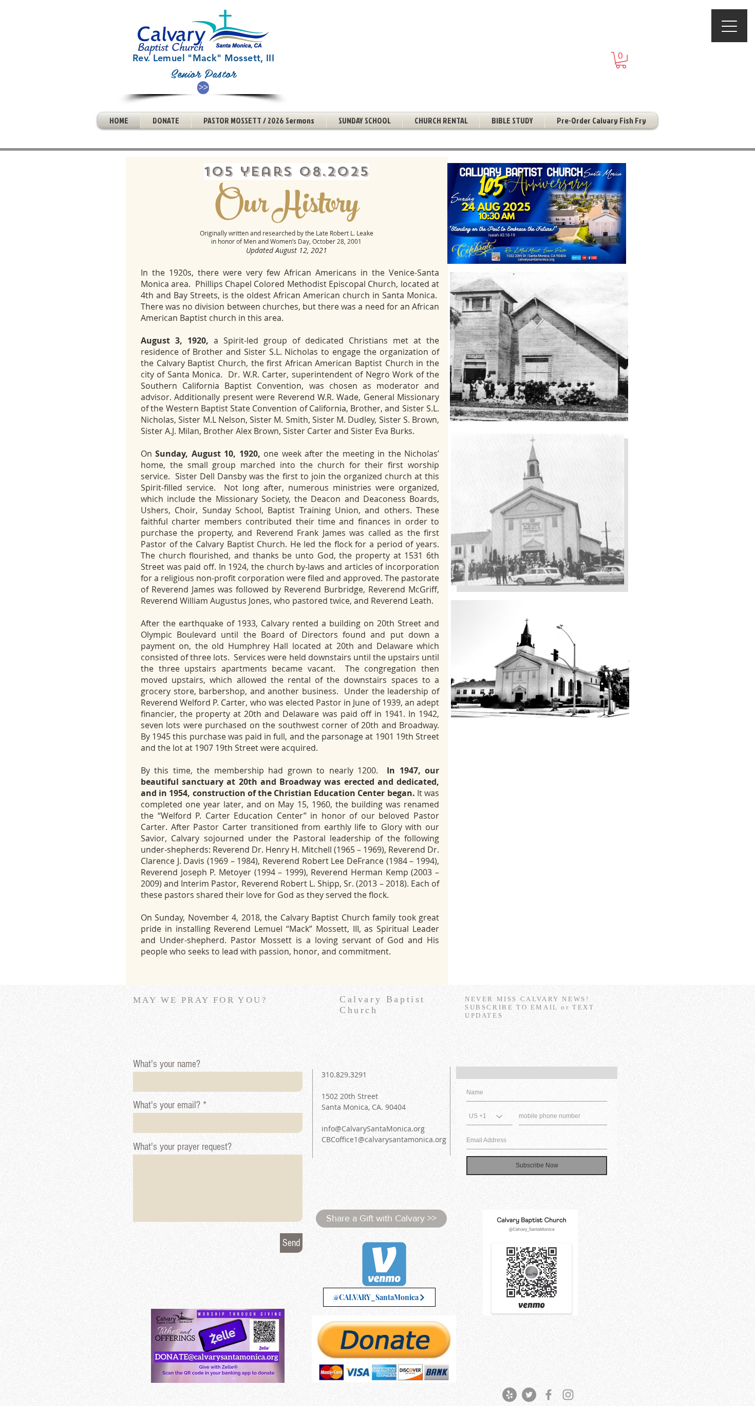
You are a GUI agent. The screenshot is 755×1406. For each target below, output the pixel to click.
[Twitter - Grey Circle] (529, 1394)
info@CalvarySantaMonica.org (373, 1128)
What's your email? (166, 1105)
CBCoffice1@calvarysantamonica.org (384, 1139)
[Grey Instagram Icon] (568, 1394)
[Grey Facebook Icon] (548, 1394)
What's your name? (166, 1064)
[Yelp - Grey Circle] (509, 1394)
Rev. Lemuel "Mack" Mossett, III (203, 58)
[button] (621, 60)
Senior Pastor (203, 73)
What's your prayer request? (182, 1147)
